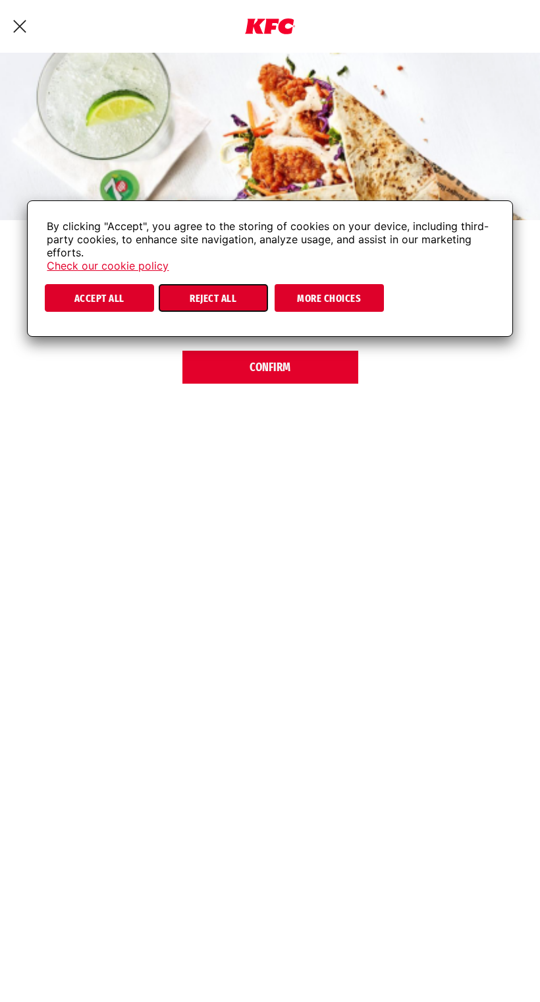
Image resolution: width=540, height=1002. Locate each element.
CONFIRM (270, 367)
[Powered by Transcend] (49, 330)
